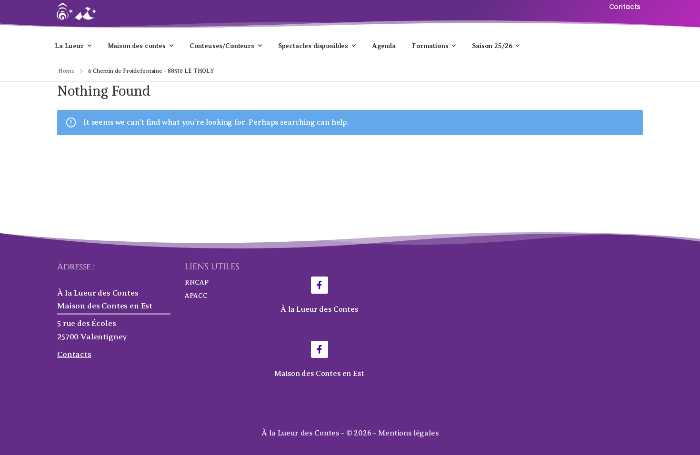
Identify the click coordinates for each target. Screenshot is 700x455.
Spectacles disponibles (313, 45)
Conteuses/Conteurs (222, 45)
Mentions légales (408, 433)
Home (66, 71)
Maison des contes (137, 45)
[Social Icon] (319, 285)
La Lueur (69, 45)
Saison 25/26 (492, 45)
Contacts (74, 354)
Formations (430, 45)
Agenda (384, 45)
